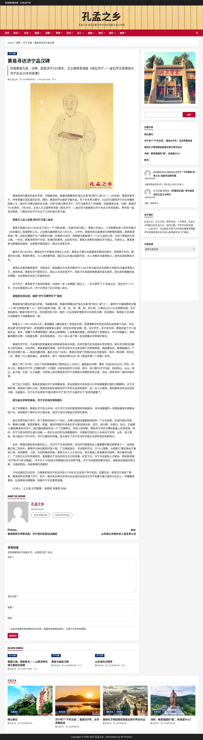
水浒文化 (62, 712)
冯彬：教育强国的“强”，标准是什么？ (162, 153)
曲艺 (100, 32)
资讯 (15, 32)
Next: (118, 531)
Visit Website (40, 514)
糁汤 (146, 159)
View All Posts (62, 514)
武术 (69, 32)
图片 (111, 32)
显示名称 (13, 596)
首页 (7, 32)
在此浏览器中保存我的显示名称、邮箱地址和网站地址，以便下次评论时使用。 (49, 628)
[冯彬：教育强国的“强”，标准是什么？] (173, 701)
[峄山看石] (30, 701)
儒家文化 (109, 712)
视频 (122, 32)
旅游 (37, 32)
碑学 (58, 32)
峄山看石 (148, 134)
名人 (79, 32)
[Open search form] (197, 33)
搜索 (189, 114)
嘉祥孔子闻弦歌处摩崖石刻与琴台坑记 (163, 147)
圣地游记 (14, 712)
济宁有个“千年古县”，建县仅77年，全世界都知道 (168, 140)
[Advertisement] (165, 280)
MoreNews (111, 736)
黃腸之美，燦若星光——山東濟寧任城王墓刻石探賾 (28, 663)
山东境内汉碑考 (103, 661)
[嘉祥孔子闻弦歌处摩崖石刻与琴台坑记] (125, 701)
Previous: (32, 531)
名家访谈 (157, 712)
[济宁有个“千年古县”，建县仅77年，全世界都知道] (77, 701)
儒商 (90, 32)
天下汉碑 (12, 53)
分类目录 (148, 243)
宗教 (47, 32)
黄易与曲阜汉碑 (60, 661)
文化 (26, 32)
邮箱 (11, 607)
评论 (11, 557)
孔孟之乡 (101, 15)
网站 (10, 618)
